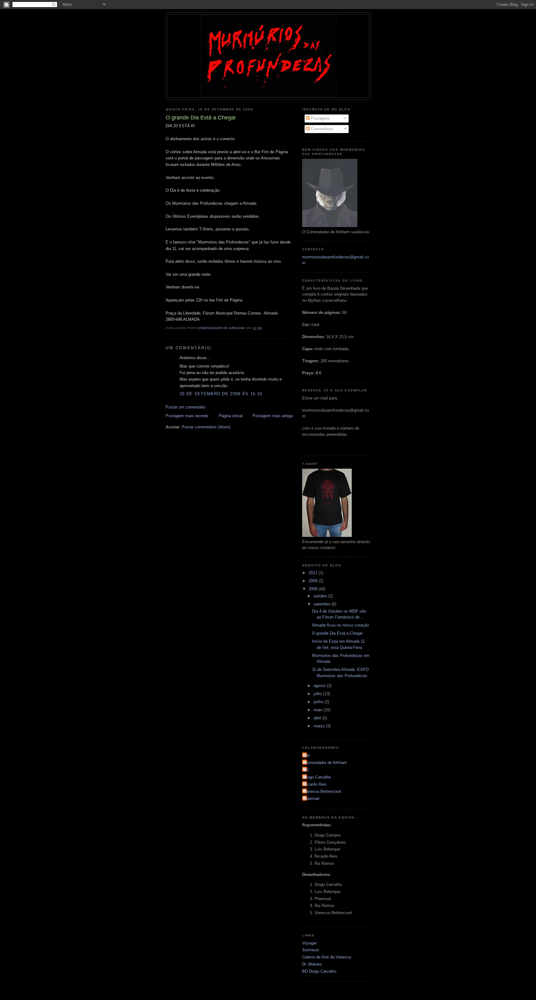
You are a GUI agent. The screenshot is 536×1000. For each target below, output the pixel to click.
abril (318, 718)
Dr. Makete (312, 964)
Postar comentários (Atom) (206, 427)
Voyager (309, 943)
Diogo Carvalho (317, 777)
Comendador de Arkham (325, 762)
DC (306, 769)
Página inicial (231, 415)
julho (318, 693)
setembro (323, 604)
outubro (321, 596)
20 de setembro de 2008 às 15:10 (221, 393)
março (320, 726)
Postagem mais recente (187, 415)
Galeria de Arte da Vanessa (326, 957)
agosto (320, 685)
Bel (307, 755)
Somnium (310, 950)
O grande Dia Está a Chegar (337, 633)
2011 (314, 572)
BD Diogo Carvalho (319, 971)
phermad (311, 798)
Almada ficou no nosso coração (340, 625)
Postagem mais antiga (272, 415)
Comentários (321, 129)
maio (319, 710)
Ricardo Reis (315, 784)
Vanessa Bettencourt (322, 791)
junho (319, 701)
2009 (314, 580)
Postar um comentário (185, 407)
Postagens (320, 118)
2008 (314, 589)
